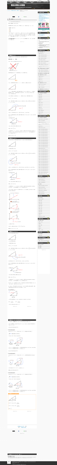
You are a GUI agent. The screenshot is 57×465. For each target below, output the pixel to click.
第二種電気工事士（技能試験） (24, 2)
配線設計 (41, 97)
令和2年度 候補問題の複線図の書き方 (44, 159)
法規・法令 (41, 105)
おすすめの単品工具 (42, 87)
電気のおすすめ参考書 (42, 216)
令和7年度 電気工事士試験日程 (43, 56)
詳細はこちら (43, 30)
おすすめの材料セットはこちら (42, 20)
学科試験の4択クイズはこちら (42, 16)
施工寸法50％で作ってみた (43, 122)
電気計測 (41, 213)
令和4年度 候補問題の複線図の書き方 (44, 156)
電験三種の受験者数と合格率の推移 (44, 185)
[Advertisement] (22, 13)
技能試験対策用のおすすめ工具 (42, 82)
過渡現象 (41, 203)
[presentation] (10, 30)
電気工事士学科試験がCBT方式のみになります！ (44, 66)
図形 (40, 223)
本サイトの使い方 (41, 244)
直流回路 (41, 200)
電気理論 (41, 94)
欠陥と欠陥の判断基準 (42, 120)
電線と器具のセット (42, 76)
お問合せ (40, 247)
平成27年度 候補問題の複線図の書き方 (44, 167)
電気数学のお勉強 (23, 427)
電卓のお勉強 (40, 233)
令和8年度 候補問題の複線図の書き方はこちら (44, 17)
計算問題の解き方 (42, 110)
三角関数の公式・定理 (21, 426)
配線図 (41, 107)
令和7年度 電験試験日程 (42, 182)
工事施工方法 (41, 102)
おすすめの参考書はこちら (42, 19)
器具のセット (41, 79)
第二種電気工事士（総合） (11, 2)
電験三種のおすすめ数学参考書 (43, 190)
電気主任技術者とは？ (42, 179)
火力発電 (41, 208)
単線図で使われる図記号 (42, 127)
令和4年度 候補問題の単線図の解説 (44, 132)
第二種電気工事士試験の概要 (43, 58)
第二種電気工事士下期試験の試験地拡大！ (44, 61)
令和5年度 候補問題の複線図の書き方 (44, 154)
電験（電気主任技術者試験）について (43, 177)
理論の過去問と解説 (42, 193)
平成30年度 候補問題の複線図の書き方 (44, 162)
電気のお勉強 (40, 197)
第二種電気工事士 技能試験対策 (43, 117)
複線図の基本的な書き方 (42, 148)
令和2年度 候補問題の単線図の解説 (44, 135)
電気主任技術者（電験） (32, 2)
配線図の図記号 (41, 43)
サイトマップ (13, 463)
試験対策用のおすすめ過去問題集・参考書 (44, 73)
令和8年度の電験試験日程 (42, 34)
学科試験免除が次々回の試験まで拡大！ (44, 64)
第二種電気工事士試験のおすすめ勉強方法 (44, 68)
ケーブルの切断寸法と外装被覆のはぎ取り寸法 (44, 124)
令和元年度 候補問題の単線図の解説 (44, 137)
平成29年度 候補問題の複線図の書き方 (44, 164)
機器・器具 (41, 99)
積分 (40, 228)
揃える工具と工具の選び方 (43, 84)
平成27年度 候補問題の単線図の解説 (44, 143)
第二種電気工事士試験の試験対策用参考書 (44, 240)
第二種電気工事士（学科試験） (18, 2)
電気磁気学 (41, 205)
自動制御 (41, 211)
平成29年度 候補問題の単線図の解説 (44, 140)
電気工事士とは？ (42, 53)
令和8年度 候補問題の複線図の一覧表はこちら (44, 18)
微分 (40, 226)
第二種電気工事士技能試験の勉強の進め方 (44, 71)
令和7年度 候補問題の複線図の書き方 (44, 151)
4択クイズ (41, 113)
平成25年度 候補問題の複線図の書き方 (44, 170)
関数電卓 (41, 235)
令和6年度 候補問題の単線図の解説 (44, 129)
